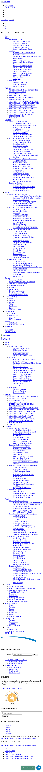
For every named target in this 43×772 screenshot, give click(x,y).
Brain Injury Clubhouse (21, 216)
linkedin (8, 731)
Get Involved (9, 311)
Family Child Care (19, 172)
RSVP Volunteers (19, 252)
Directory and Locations (17, 324)
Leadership (12, 81)
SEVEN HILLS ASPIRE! (18, 95)
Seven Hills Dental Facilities (22, 135)
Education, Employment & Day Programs (23, 207)
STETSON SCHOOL (16, 116)
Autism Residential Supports (22, 265)
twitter (8, 727)
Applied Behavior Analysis (22, 123)
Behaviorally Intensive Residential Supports (27, 267)
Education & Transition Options (19, 138)
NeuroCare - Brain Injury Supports (24, 202)
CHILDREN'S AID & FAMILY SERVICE (23, 90)
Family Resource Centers (21, 175)
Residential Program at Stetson (23, 189)
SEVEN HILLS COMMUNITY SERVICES (24, 103)
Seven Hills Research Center (22, 49)
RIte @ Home (18, 250)
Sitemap (7, 749)
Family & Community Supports (19, 229)
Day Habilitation (18, 222)
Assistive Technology (20, 215)
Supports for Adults (15, 663)
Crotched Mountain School (22, 142)
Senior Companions (19, 256)
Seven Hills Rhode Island (21, 75)
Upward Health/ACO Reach (22, 205)
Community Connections (21, 166)
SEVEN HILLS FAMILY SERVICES (22, 105)
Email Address (7, 654)
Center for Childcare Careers (22, 218)
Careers (7, 278)
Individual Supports (19, 270)
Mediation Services (19, 244)
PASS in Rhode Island (20, 133)
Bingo (11, 308)
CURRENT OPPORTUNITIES (11, 688)
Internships (12, 287)
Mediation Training (19, 224)
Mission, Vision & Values (21, 41)
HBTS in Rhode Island (21, 131)
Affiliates (12, 51)
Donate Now (13, 315)
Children (8, 120)
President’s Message (20, 82)
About (7, 38)
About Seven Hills (15, 667)
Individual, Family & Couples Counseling (27, 198)
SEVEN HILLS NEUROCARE (20, 110)
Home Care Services (20, 269)
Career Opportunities (16, 280)
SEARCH (8, 326)
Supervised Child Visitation (22, 181)
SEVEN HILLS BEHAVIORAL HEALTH (23, 101)
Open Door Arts (18, 58)
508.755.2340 (5, 339)
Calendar (12, 300)
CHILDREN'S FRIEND (17, 92)
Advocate (12, 317)
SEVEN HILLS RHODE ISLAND (21, 114)
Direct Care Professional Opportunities (22, 282)
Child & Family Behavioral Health (24, 125)
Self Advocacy (18, 254)
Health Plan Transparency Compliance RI (18, 758)
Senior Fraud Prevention (21, 257)
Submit (35, 655)
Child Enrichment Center (21, 140)
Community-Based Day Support (24, 220)
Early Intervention (19, 144)
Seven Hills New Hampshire (22, 69)
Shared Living (18, 276)
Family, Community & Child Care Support (23, 159)
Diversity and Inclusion (21, 45)
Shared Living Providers (17, 285)
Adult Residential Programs (22, 263)
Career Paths (13, 289)
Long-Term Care (18, 185)
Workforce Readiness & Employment (25, 228)
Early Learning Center (20, 146)
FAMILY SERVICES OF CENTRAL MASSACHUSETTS (22, 98)
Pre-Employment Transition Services (25, 226)
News (11, 298)
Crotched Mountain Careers (18, 283)
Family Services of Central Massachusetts (27, 56)
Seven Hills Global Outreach (22, 67)
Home (7, 36)
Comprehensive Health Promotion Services (27, 196)
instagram (9, 733)
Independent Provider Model (22, 243)
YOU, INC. (13, 118)
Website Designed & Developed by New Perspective (18, 738)
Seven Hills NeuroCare (21, 71)
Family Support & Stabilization (23, 177)
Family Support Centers (21, 174)
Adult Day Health (19, 209)
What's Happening (11, 297)
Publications (13, 306)
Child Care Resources (20, 162)
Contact (7, 321)
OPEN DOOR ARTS (16, 94)
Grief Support (17, 129)
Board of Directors (19, 84)
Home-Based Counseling (21, 200)
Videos (11, 304)
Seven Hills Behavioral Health (23, 62)
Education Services (19, 148)
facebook (9, 725)
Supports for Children (16, 662)
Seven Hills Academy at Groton (23, 149)
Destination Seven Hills (17, 293)
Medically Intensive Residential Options (26, 272)
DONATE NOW (10, 7)
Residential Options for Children (24, 187)
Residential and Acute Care (22, 190)
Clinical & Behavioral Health (18, 121)
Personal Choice (18, 246)
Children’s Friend (19, 54)
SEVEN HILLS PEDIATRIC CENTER (22, 112)
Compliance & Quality (20, 47)
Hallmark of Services (20, 43)
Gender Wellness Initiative (22, 127)
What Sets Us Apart (15, 40)
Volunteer (12, 313)
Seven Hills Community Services (24, 64)
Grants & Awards (15, 310)
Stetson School (18, 77)
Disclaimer (8, 752)
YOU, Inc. (16, 79)
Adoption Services (19, 161)
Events (11, 302)
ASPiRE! (16, 213)
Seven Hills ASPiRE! (20, 60)
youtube (8, 729)
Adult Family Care (19, 231)
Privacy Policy (10, 751)
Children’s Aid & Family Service (24, 53)
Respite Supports (19, 248)
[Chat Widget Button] (38, 767)
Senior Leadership (19, 86)
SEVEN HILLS (10, 665)
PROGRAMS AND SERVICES (16, 660)
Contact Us (13, 323)
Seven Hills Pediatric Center (22, 73)
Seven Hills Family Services (22, 66)
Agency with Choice (20, 211)
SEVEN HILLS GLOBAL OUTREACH (23, 107)
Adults (7, 192)
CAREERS (9, 5)
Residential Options (15, 183)
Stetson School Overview (21, 151)
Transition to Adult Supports (22, 153)
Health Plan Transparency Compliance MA (19, 756)
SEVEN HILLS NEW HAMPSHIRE (21, 108)
